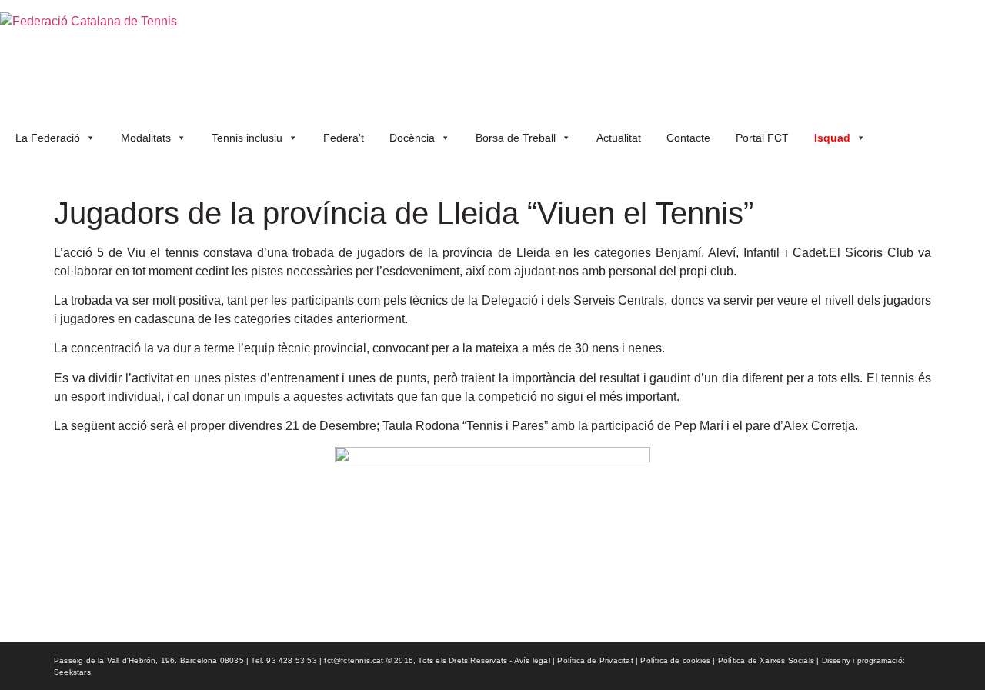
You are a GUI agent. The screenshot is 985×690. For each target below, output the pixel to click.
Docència (412, 138)
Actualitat (618, 138)
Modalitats (146, 138)
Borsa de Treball (516, 138)
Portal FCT (762, 138)
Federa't (343, 138)
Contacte (688, 138)
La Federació (47, 138)
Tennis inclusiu (247, 138)
